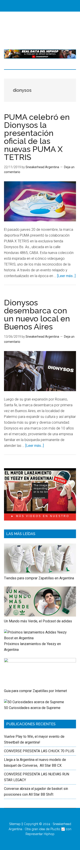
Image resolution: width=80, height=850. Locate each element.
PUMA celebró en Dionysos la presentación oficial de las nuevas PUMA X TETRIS (37, 137)
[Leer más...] (66, 276)
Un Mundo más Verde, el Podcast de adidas (38, 621)
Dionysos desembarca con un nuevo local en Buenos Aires (37, 314)
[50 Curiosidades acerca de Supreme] (34, 702)
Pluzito (55, 829)
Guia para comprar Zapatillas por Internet (35, 691)
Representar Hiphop (40, 834)
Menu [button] (43, 6)
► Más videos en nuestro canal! (40, 518)
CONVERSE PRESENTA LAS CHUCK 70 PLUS (39, 751)
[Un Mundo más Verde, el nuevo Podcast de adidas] (40, 615)
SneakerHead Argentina (40, 30)
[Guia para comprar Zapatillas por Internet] (40, 661)
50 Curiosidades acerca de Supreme (32, 708)
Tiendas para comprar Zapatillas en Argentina (39, 578)
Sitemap (15, 824)
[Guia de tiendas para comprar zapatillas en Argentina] (40, 572)
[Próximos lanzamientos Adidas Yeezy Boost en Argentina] (40, 638)
